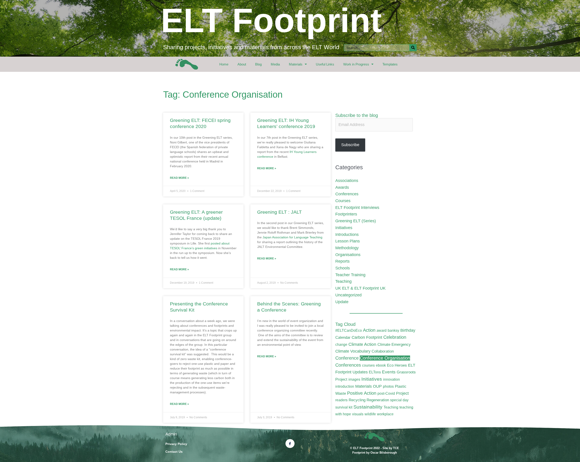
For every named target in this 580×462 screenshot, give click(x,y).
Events (389, 372)
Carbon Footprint (367, 337)
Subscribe (350, 145)
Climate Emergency (394, 344)
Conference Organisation (385, 358)
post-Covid (386, 393)
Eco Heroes (397, 365)
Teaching (343, 281)
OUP (377, 386)
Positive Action (361, 393)
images (354, 379)
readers (341, 400)
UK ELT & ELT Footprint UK (360, 288)
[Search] (412, 47)
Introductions (347, 234)
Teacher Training (350, 275)
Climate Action (362, 344)
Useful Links (325, 64)
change (341, 344)
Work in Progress (356, 64)
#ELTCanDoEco (348, 330)
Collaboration (383, 351)
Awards (342, 187)
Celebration (394, 337)
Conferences (346, 194)
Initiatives (343, 227)
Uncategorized (348, 295)
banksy (393, 330)
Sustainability (367, 406)
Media (275, 64)
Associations (346, 180)
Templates (390, 64)
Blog (258, 64)
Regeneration (378, 400)
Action (369, 330)
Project (402, 393)
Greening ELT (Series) (355, 221)
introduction (344, 386)
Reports (342, 261)
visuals (357, 414)
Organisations (347, 254)
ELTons (375, 372)
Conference (347, 358)
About (241, 64)
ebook (381, 365)
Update (341, 302)
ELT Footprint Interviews (357, 207)
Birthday (407, 330)
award (382, 330)
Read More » (179, 177)
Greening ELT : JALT (279, 212)
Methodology (347, 248)
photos (388, 386)
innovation (391, 379)
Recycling (357, 400)
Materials (295, 64)
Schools (342, 268)
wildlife (370, 414)
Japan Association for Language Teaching (292, 237)
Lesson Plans (347, 241)
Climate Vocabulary (352, 351)
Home (223, 64)
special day (399, 400)
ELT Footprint (271, 20)
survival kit (343, 407)
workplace (385, 414)
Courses (342, 200)
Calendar (342, 337)
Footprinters (346, 214)
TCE (396, 448)
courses (368, 365)
